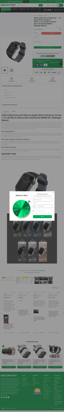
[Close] (53, 192)
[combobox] (36, 206)
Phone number (35, 202)
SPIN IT (42, 216)
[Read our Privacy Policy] (51, 213)
